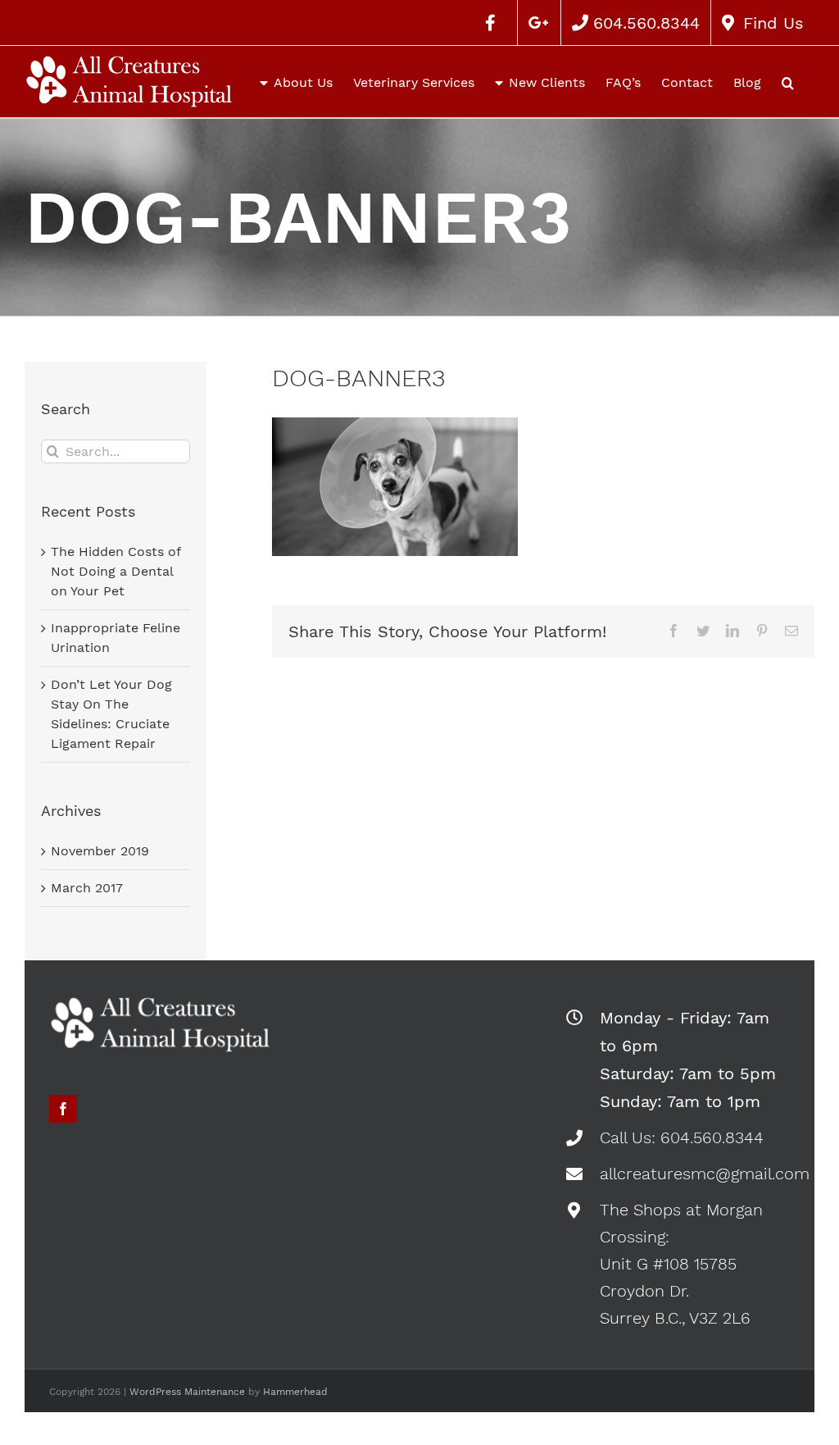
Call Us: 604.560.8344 (682, 1137)
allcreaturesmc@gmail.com (695, 1173)
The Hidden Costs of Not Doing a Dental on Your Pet (115, 571)
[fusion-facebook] (63, 1109)
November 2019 (100, 851)
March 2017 (87, 888)
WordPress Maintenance (187, 1391)
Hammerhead (295, 1391)
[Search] (788, 81)
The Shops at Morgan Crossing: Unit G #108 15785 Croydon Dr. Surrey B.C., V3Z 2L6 (681, 1264)
